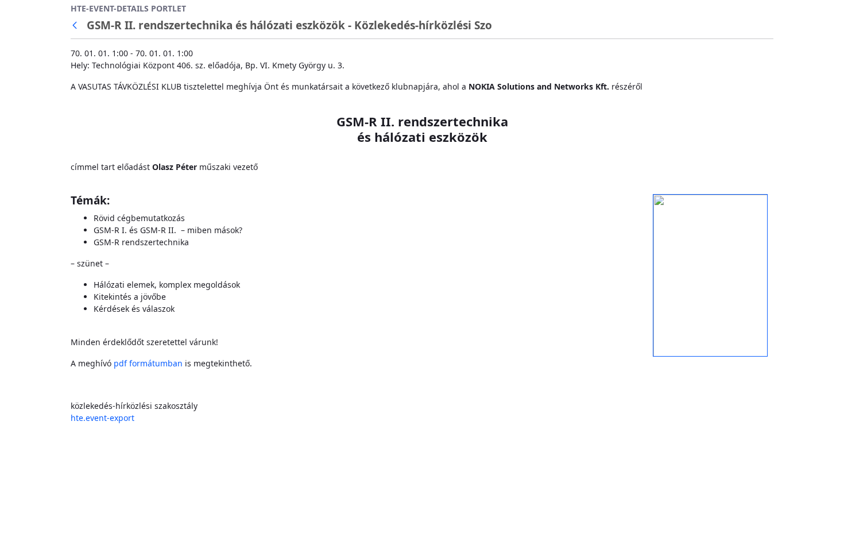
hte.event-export (102, 417)
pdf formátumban (148, 363)
